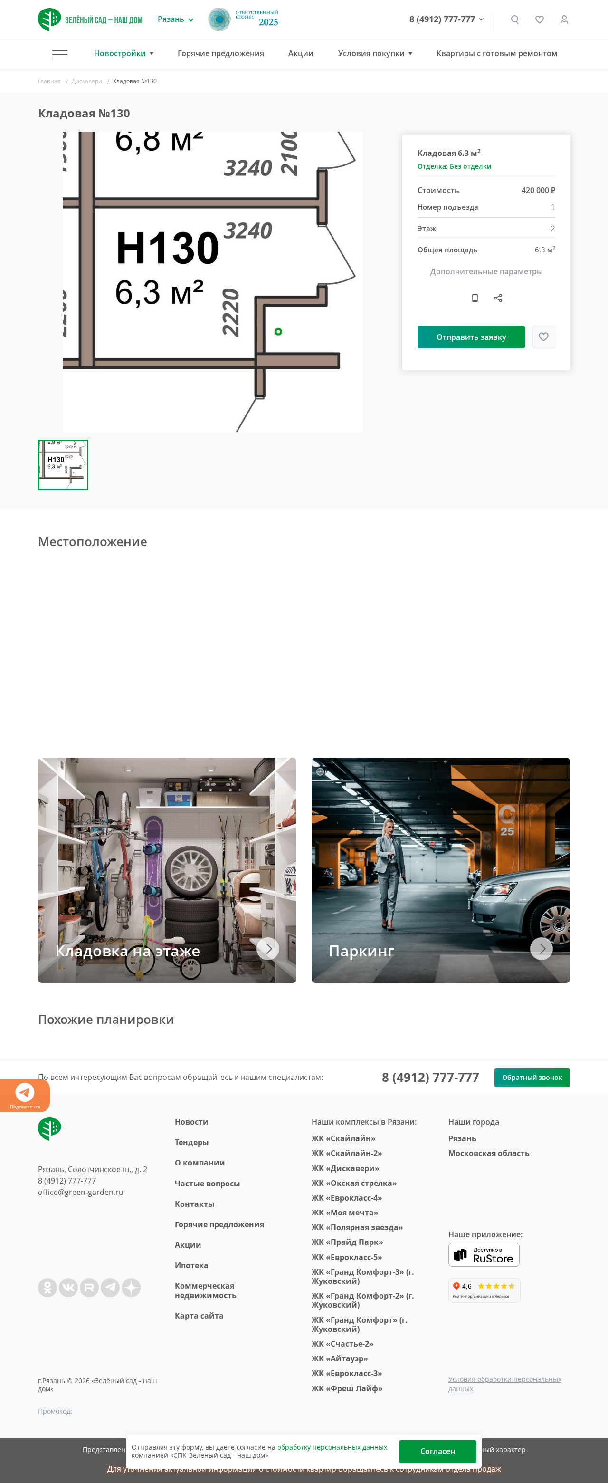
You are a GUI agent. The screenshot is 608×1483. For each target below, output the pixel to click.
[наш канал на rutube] (89, 1287)
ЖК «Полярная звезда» (357, 1227)
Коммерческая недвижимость (206, 1290)
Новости (192, 1122)
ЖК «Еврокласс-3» (347, 1373)
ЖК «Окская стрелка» (354, 1183)
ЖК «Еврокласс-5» (347, 1257)
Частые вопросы (207, 1183)
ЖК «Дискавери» (346, 1168)
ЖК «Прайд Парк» (347, 1242)
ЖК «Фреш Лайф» (347, 1388)
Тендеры (192, 1142)
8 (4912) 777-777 (442, 19)
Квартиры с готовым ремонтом (497, 53)
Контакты (195, 1204)
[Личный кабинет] (564, 19)
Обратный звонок (532, 1077)
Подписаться (25, 1106)
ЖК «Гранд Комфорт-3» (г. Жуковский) (363, 1276)
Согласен (437, 1451)
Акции (301, 53)
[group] (213, 282)
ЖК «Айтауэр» (340, 1358)
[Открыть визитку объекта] (475, 297)
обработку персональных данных (332, 1447)
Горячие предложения (221, 53)
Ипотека (192, 1265)
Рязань (462, 1138)
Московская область (489, 1153)
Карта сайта (199, 1315)
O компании (200, 1162)
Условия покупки (371, 53)
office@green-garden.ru (81, 1192)
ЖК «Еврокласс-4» (347, 1198)
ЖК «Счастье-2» (343, 1344)
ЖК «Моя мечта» (345, 1212)
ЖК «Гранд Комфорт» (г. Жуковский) (360, 1324)
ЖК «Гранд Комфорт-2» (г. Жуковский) (363, 1300)
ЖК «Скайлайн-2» (347, 1153)
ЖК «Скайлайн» (344, 1138)
